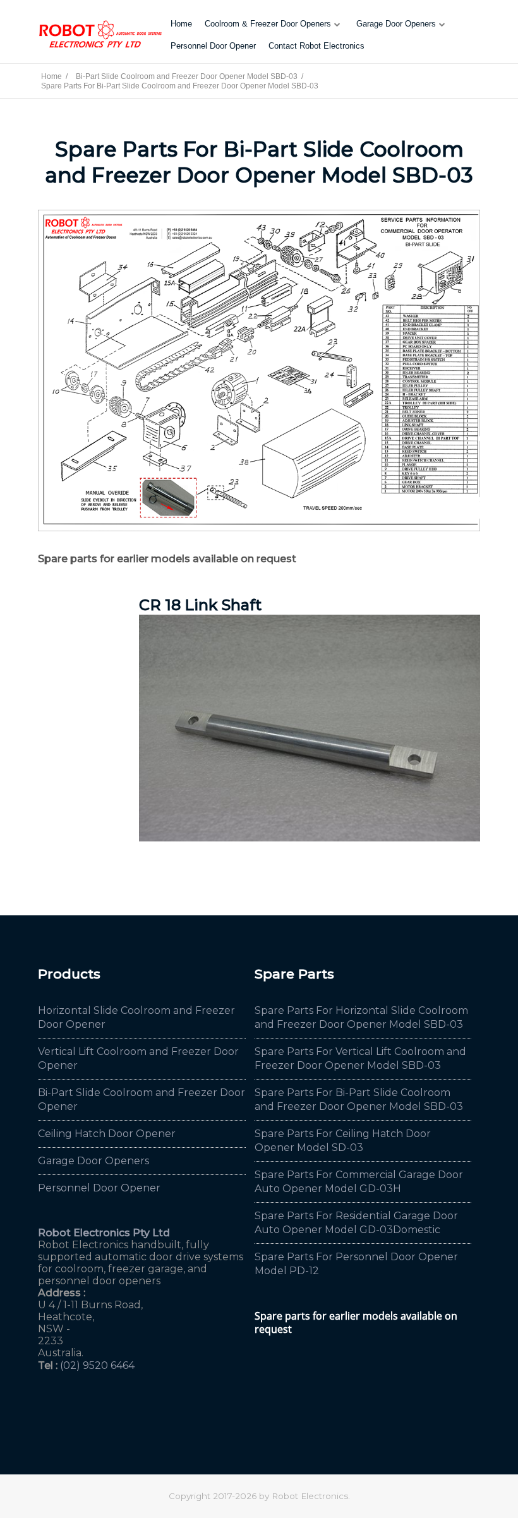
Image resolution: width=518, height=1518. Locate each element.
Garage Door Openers (396, 23)
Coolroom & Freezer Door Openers (268, 23)
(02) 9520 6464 (97, 1365)
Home (181, 23)
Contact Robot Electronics (316, 46)
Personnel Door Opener (213, 46)
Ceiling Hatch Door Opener (107, 1134)
